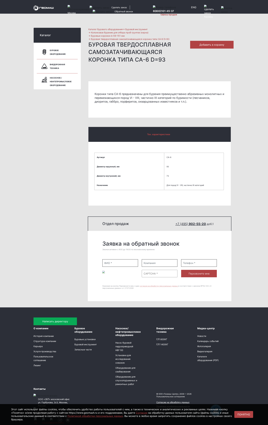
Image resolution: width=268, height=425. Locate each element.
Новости (201, 336)
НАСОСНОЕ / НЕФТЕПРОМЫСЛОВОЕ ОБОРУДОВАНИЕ (60, 81)
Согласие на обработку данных (173, 402)
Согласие (141, 412)
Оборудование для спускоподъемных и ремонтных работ (126, 380)
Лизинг (37, 365)
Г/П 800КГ (161, 339)
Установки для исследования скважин (123, 359)
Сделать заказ (119, 7)
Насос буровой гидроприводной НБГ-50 (124, 346)
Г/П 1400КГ (162, 344)
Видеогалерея (204, 351)
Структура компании (45, 341)
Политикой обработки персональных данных (95, 416)
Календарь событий (208, 341)
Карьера (38, 346)
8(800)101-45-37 (163, 11)
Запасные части (83, 349)
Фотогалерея (204, 346)
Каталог (45, 35)
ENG (193, 7)
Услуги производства (45, 351)
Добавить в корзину (211, 44)
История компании (44, 336)
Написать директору (55, 321)
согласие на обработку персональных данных (159, 286)
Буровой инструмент (85, 344)
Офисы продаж (169, 14)
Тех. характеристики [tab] (158, 134)
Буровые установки (85, 339)
